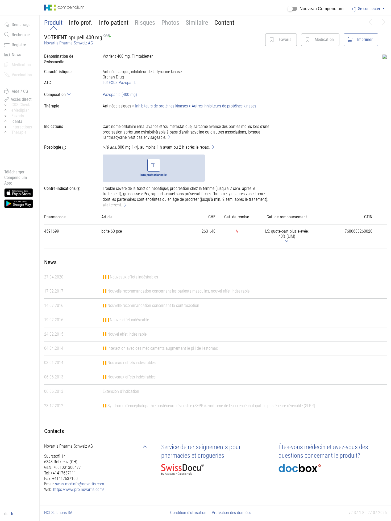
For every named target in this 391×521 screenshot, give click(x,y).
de (7, 513)
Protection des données (231, 512)
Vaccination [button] (22, 74)
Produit (53, 22)
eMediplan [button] (20, 110)
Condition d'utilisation (188, 512)
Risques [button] (145, 22)
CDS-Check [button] (20, 104)
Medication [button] (21, 64)
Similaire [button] (197, 22)
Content (224, 22)
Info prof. (81, 22)
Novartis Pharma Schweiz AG (68, 42)
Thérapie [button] (19, 132)
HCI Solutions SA (58, 512)
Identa (16, 121)
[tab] (69, 94)
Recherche (21, 34)
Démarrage (21, 24)
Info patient (113, 22)
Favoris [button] (17, 115)
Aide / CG (20, 91)
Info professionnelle (153, 175)
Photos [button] (170, 22)
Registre (19, 44)
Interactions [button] (21, 127)
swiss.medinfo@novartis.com (79, 483)
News (16, 54)
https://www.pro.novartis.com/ (78, 489)
